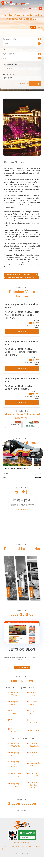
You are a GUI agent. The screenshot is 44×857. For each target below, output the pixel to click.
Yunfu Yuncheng (14, 712)
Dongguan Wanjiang (14, 694)
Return (33, 27)
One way (40, 27)
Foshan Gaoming (14, 721)
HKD (24, 8)
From (5, 35)
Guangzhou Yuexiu (33, 703)
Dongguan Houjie (14, 703)
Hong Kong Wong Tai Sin (15, 745)
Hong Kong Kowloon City (34, 775)
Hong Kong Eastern (15, 754)
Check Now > (22, 509)
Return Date (8, 74)
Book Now (22, 331)
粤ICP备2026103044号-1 (22, 843)
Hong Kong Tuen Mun (15, 785)
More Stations (22, 810)
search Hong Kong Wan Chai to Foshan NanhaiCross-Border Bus (21, 276)
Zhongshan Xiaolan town (34, 721)
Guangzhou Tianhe (33, 712)
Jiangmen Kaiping (33, 694)
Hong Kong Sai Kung (35, 764)
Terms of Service (27, 846)
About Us (6, 846)
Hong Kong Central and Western (33, 785)
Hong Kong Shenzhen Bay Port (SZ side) (15, 764)
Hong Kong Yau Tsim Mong (16, 775)
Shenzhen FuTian (14, 730)
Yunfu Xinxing (34, 730)
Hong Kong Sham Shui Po (34, 745)
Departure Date (9, 64)
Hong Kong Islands (33, 754)
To (4, 50)
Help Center (15, 846)
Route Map (25, 84)
